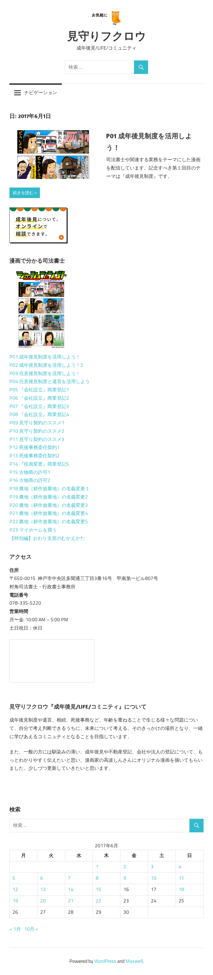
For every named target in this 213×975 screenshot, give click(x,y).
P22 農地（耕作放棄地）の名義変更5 (48, 521)
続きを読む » (25, 192)
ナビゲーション (40, 92)
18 (181, 889)
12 (15, 889)
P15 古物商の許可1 (29, 472)
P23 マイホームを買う (33, 529)
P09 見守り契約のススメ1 (36, 422)
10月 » (31, 929)
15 (98, 889)
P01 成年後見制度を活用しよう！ (44, 356)
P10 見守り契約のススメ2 (36, 431)
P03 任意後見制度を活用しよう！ (44, 373)
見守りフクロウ (106, 35)
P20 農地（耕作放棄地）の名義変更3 (48, 505)
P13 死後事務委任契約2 (34, 455)
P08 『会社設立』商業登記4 (39, 414)
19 (15, 900)
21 (70, 900)
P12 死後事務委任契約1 (34, 447)
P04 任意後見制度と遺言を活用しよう (49, 381)
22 (98, 900)
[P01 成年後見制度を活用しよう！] (41, 327)
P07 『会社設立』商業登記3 (39, 406)
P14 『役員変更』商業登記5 (39, 464)
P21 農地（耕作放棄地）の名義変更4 (48, 513)
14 (70, 889)
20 (43, 900)
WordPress (105, 961)
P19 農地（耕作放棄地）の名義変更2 (48, 497)
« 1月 (15, 929)
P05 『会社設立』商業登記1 (39, 389)
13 (43, 889)
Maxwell (134, 961)
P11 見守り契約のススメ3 (36, 439)
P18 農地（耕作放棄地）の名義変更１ (49, 488)
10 (153, 878)
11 (181, 878)
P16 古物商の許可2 (29, 480)
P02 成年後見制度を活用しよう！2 (46, 365)
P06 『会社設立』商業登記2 (39, 398)
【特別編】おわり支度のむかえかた (47, 538)
